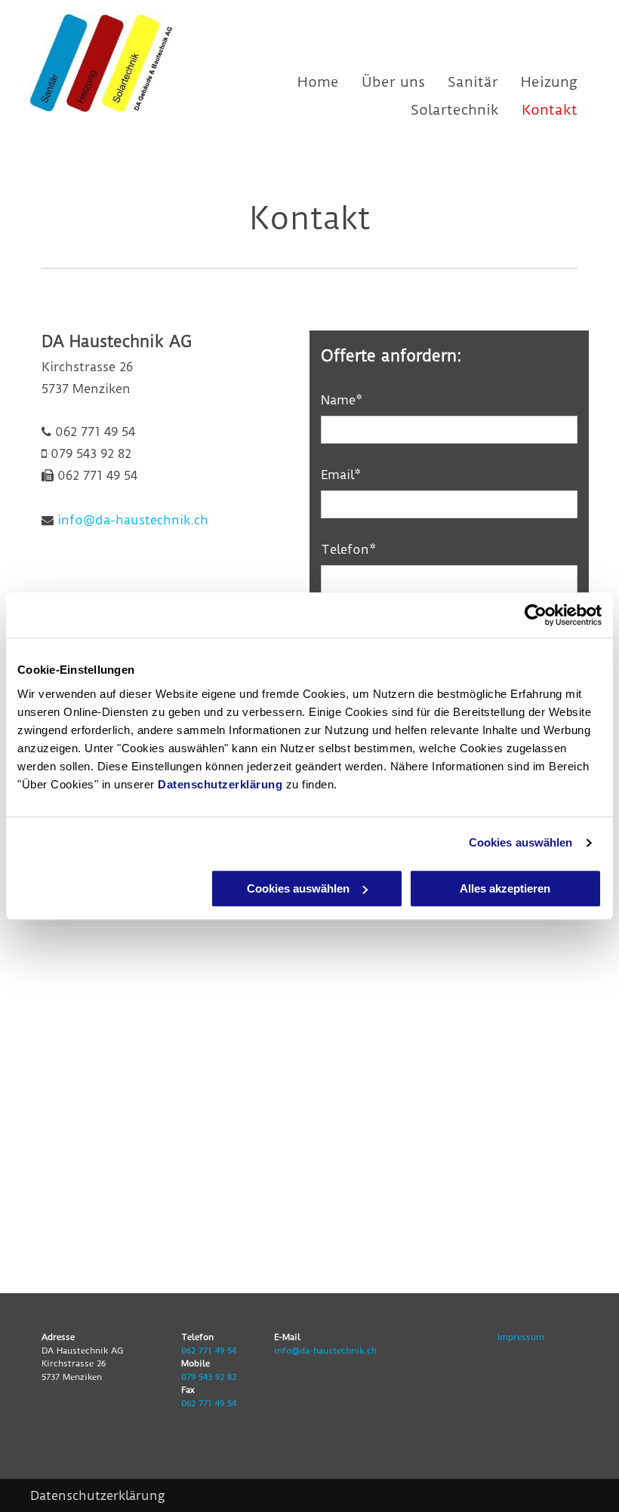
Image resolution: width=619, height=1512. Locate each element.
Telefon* (348, 549)
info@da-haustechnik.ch (132, 519)
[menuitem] (307, 82)
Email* (341, 474)
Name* (341, 399)
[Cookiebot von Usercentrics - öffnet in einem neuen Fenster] (536, 615)
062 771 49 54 (208, 1350)
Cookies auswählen (521, 842)
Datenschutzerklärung (220, 784)
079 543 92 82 (208, 1377)
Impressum (520, 1337)
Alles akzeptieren (505, 888)
